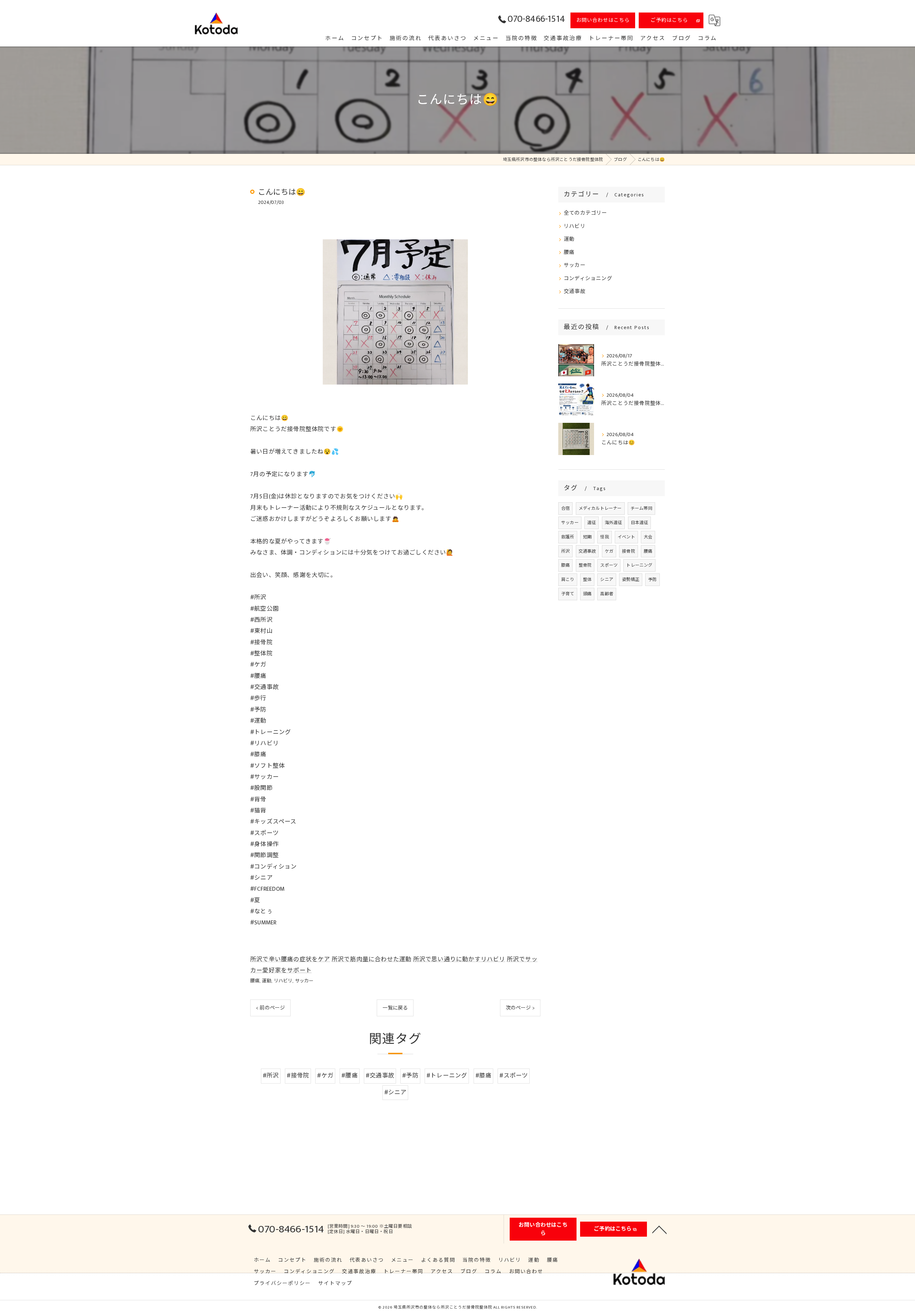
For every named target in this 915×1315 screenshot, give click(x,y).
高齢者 (606, 593)
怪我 (604, 537)
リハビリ (283, 981)
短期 (587, 537)
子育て (567, 593)
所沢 (565, 551)
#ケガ (325, 1076)
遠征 (591, 522)
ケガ (609, 551)
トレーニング (639, 565)
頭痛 (587, 593)
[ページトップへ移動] (659, 1229)
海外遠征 (613, 522)
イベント (626, 537)
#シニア (395, 1092)
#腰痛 (349, 1076)
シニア (606, 579)
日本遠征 (639, 522)
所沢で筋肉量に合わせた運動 (372, 959)
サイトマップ (335, 1283)
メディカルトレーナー (600, 508)
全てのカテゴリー (585, 213)
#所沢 (271, 1076)
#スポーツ (513, 1076)
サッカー (304, 981)
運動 (266, 981)
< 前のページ (270, 1008)
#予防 (410, 1076)
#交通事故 (380, 1076)
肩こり (567, 579)
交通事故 (574, 291)
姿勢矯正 (630, 579)
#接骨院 (298, 1076)
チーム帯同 (641, 508)
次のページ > (520, 1008)
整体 (587, 579)
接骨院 (628, 551)
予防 (652, 579)
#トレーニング (446, 1076)
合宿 (565, 508)
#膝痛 (483, 1076)
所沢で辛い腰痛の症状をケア (290, 959)
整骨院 (585, 565)
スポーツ (609, 565)
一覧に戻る (395, 1008)
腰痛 (254, 981)
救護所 (567, 537)
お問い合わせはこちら (603, 20)
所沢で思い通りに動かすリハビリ (459, 959)
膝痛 (565, 565)
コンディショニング (588, 278)
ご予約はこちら (669, 20)
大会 (648, 537)
